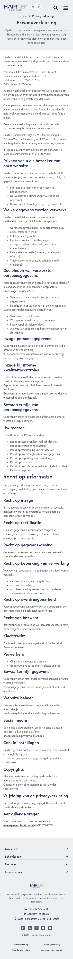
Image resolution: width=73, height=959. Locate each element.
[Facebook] (36, 928)
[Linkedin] (50, 928)
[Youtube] (43, 928)
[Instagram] (23, 928)
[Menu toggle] (66, 8)
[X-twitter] (30, 928)
